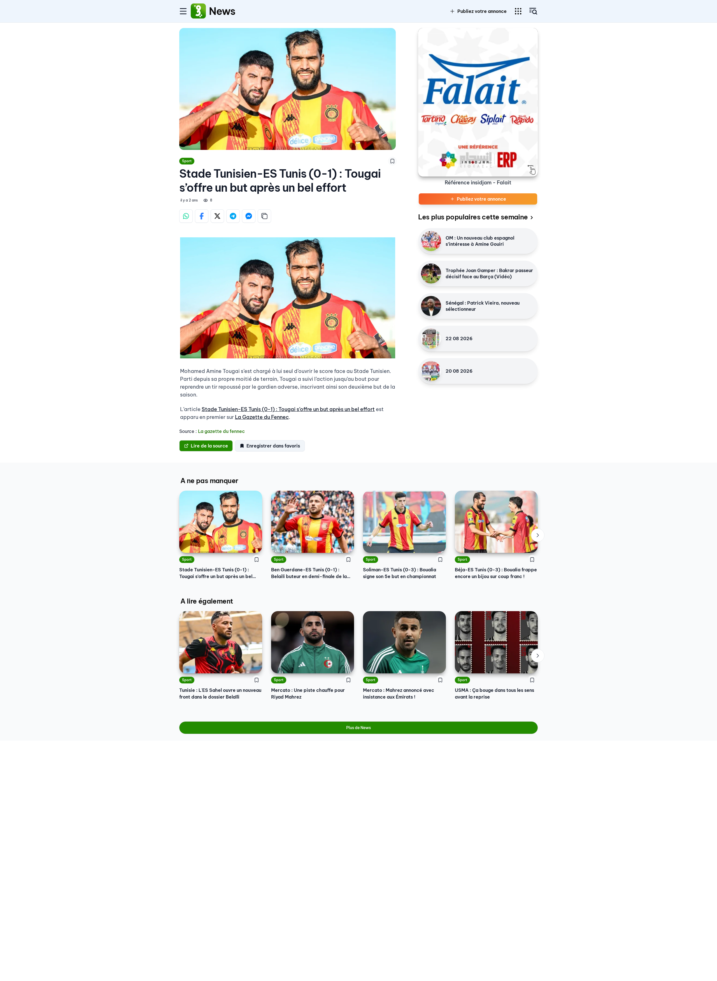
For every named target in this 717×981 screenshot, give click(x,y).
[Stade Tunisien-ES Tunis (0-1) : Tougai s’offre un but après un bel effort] (220, 522)
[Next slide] (537, 535)
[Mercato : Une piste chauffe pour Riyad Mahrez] (312, 642)
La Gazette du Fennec (262, 417)
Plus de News (358, 727)
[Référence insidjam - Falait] (478, 102)
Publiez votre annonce (482, 11)
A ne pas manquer (209, 480)
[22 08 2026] (431, 338)
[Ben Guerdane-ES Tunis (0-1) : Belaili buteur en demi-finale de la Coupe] (312, 522)
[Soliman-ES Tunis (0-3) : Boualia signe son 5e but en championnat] (404, 522)
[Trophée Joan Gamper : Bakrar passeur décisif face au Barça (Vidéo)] (431, 273)
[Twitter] (217, 216)
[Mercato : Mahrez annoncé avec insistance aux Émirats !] (404, 642)
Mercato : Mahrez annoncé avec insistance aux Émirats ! (398, 693)
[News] (198, 11)
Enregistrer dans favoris (273, 446)
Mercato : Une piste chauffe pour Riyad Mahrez (308, 693)
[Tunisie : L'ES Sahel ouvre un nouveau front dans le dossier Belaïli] (220, 642)
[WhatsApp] (186, 216)
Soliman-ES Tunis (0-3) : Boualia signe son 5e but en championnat (399, 573)
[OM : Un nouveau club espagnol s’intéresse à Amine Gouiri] (431, 241)
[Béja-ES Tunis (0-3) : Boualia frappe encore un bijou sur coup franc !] (496, 522)
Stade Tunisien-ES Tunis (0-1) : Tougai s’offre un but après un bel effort (288, 409)
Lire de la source (209, 446)
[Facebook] (201, 216)
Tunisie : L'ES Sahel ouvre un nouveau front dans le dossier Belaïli (220, 693)
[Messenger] (248, 216)
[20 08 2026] (431, 371)
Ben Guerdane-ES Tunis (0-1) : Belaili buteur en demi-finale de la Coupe (309, 573)
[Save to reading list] (392, 161)
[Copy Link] (264, 216)
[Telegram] (233, 216)
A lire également (206, 601)
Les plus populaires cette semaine (473, 217)
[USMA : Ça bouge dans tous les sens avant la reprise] (496, 642)
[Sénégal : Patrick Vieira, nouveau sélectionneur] (431, 306)
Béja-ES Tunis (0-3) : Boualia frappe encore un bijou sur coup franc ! (496, 573)
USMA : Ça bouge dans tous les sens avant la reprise (494, 693)
